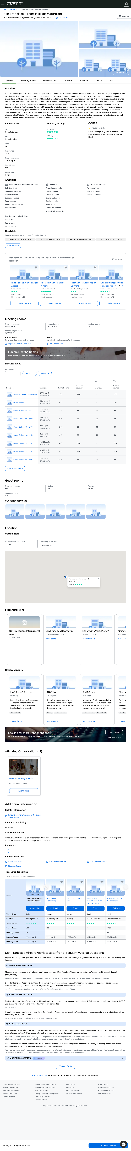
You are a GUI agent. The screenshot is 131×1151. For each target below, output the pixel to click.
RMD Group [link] (89, 692)
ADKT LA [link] (51, 692)
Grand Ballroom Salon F (22, 451)
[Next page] (119, 285)
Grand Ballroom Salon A (22, 411)
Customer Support (73, 1090)
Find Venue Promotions (11, 1090)
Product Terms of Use (106, 1087)
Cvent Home (70, 1084)
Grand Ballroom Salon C (22, 427)
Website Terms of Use (105, 1090)
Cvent (4, 10)
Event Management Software (45, 1084)
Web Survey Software (42, 1097)
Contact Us (70, 1087)
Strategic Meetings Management (46, 1094)
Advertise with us (104, 1094)
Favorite (125, 16)
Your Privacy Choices (74, 1094)
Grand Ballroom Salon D (23, 435)
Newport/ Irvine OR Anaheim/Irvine (25, 394)
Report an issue (39, 1075)
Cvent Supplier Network (11, 1084)
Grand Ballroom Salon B (22, 419)
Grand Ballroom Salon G (23, 460)
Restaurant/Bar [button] (60, 713)
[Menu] (3, 4)
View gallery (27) (121, 72)
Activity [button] (49, 713)
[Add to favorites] (35, 267)
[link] (24, 682)
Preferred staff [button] (15, 713)
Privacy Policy (103, 1084)
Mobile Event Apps (41, 1090)
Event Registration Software (45, 1087)
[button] (39, 49)
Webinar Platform (41, 1100)
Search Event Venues (10, 1087)
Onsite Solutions (9, 1097)
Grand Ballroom (19, 402)
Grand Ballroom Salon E (22, 443)
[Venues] (126, 4)
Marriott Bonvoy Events (21, 778)
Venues (12, 10)
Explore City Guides (10, 1094)
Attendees (9, 370)
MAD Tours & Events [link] (20, 692)
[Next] (122, 639)
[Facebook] (7, 851)
